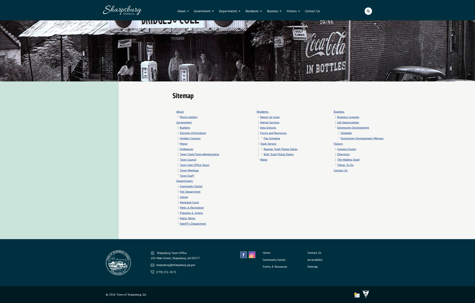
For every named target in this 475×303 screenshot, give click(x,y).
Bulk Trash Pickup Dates (279, 154)
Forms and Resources (273, 133)
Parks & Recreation (192, 207)
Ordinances (186, 149)
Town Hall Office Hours (194, 165)
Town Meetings (189, 170)
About (181, 11)
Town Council (188, 159)
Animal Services (269, 122)
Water (264, 159)
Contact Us (312, 11)
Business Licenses (348, 117)
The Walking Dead (348, 159)
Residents (252, 11)
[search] (368, 11)
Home (266, 253)
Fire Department (190, 191)
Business (272, 11)
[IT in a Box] (365, 297)
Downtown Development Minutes (362, 138)
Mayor (184, 143)
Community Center (191, 186)
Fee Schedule (272, 138)
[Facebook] (243, 255)
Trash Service (268, 143)
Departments (228, 11)
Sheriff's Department (193, 223)
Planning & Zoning (191, 213)
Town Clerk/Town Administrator (199, 154)
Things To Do (345, 165)
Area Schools (268, 127)
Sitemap (312, 266)
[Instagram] (252, 255)
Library (184, 197)
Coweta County (346, 149)
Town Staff (187, 176)
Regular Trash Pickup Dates (281, 149)
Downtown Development (353, 127)
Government (202, 11)
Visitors (292, 11)
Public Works (187, 218)
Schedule (346, 133)
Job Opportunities (348, 122)
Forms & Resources (275, 266)
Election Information (193, 133)
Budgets (185, 127)
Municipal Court (189, 202)
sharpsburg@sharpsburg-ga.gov (175, 265)
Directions (343, 154)
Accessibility (314, 260)
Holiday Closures (190, 138)
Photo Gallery (188, 117)
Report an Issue (270, 117)
